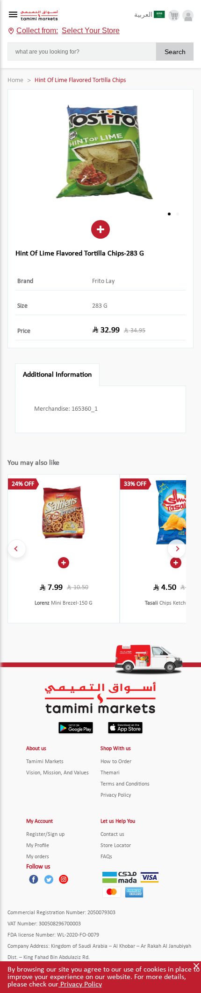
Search (175, 51)
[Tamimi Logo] (39, 15)
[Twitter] (48, 879)
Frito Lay (103, 281)
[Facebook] (33, 879)
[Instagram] (63, 879)
